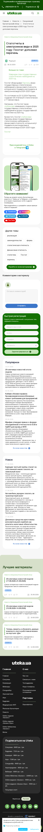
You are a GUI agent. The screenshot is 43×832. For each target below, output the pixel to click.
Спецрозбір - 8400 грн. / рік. (15, 763)
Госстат (24, 255)
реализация (12, 236)
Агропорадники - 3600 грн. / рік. (16, 768)
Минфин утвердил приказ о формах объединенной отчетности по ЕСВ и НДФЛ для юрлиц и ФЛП (21, 425)
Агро (4, 698)
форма (29, 240)
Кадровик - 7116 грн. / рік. (14, 751)
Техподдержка (28, 683)
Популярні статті (11, 790)
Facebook (12, 211)
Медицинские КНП (9, 705)
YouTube (11, 220)
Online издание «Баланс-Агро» (8, 722)
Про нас (25, 676)
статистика (11, 255)
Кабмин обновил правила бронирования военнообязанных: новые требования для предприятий (21, 396)
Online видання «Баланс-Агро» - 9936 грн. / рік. (21, 785)
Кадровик (6, 701)
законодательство (14, 240)
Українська (16, 799)
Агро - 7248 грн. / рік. (12, 759)
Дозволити (23, 829)
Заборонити (34, 829)
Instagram (25, 211)
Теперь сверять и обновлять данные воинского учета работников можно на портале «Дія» (22, 631)
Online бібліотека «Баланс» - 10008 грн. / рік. (21, 776)
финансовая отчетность (17, 250)
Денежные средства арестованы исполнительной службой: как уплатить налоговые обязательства (21, 522)
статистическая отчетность (18, 245)
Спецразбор (7, 690)
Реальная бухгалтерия (11, 708)
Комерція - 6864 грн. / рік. (14, 755)
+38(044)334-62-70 (12, 7)
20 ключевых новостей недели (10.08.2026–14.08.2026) (19, 607)
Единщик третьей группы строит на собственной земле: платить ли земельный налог (20, 469)
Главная (6, 676)
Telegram (11, 216)
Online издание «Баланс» (8, 717)
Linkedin (24, 216)
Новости (7, 37)
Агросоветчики (8, 694)
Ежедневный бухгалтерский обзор (21, 37)
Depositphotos (28, 704)
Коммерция (7, 683)
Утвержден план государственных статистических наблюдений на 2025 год (22, 77)
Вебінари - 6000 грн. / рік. (14, 772)
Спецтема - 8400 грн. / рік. (14, 747)
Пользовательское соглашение (29, 691)
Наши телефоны (29, 687)
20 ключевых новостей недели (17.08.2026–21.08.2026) (19, 580)
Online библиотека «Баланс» (9, 728)
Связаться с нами (29, 679)
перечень (11, 260)
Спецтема (6, 679)
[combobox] (21, 345)
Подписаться (31, 7)
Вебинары (6, 687)
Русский (26, 799)
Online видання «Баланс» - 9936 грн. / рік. (20, 780)
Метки (5, 732)
